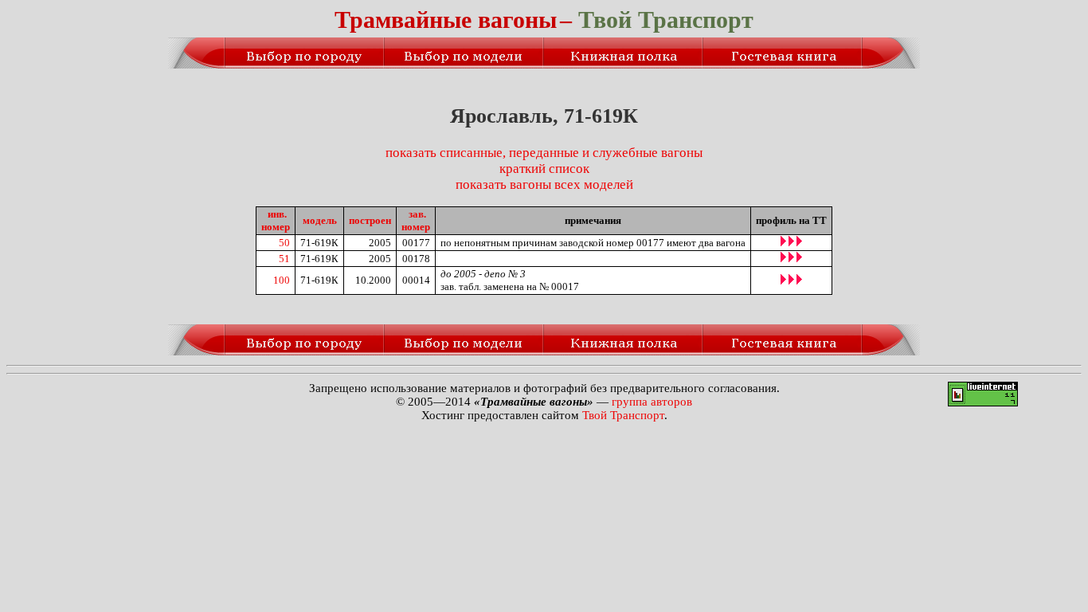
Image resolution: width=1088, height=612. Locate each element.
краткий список (544, 168)
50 (284, 243)
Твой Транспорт (623, 415)
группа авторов (652, 401)
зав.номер (415, 220)
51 (284, 259)
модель (320, 220)
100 (281, 280)
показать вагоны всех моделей (544, 184)
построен (370, 220)
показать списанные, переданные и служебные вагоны (544, 152)
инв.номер (275, 220)
